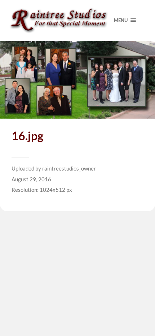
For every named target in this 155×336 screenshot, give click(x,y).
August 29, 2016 (31, 179)
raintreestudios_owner (69, 168)
